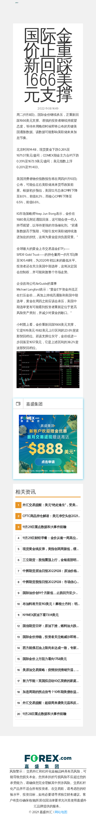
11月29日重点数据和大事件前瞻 (42, 527)
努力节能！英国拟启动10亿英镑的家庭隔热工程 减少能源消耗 (49, 681)
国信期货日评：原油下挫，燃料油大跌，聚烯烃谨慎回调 (49, 626)
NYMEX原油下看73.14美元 (38, 615)
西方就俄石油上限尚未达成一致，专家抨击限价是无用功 (49, 648)
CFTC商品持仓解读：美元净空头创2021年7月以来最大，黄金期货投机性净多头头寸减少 (49, 516)
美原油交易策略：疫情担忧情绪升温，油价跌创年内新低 (49, 670)
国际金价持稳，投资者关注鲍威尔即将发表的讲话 (49, 637)
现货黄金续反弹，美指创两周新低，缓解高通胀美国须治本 (49, 549)
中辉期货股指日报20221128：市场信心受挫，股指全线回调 (49, 582)
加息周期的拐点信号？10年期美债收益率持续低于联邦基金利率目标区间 (49, 692)
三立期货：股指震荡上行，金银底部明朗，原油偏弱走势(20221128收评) (49, 560)
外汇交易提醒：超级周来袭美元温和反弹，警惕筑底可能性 (49, 703)
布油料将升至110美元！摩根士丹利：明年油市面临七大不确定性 (49, 604)
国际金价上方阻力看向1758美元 (42, 659)
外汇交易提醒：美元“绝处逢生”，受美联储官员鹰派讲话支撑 (49, 505)
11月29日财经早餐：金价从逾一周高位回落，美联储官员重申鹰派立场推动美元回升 (49, 538)
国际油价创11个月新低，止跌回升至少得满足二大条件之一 (49, 593)
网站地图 (61, 812)
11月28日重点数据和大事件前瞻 (41, 714)
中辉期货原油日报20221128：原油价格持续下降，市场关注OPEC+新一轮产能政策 (49, 571)
